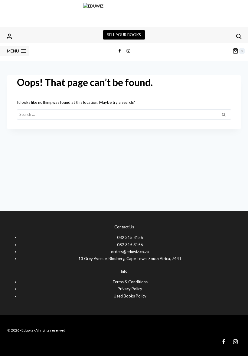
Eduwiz (27, 330)
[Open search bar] (239, 36)
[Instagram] (128, 51)
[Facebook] (119, 51)
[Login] (9, 36)
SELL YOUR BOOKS (124, 34)
